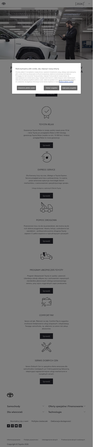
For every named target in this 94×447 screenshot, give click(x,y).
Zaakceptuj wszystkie (69, 88)
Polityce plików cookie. (66, 82)
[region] (46, 78)
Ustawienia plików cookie (26, 88)
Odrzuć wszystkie (51, 88)
